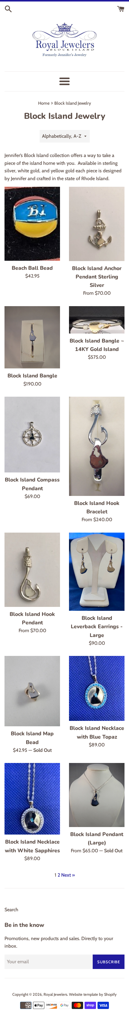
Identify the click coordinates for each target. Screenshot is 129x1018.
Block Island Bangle (32, 375)
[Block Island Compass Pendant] (32, 434)
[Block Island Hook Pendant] (32, 570)
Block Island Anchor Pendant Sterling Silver (97, 277)
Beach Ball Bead (32, 268)
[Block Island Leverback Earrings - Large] (96, 572)
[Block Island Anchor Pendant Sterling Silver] (96, 224)
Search (11, 909)
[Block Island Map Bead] (32, 691)
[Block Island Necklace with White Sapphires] (32, 799)
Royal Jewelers (55, 994)
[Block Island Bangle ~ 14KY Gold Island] (96, 320)
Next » (68, 875)
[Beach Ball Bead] (32, 223)
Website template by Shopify (93, 994)
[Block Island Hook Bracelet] (96, 446)
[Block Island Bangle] (32, 337)
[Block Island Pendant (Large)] (96, 795)
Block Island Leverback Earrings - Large (97, 626)
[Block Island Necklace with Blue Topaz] (96, 688)
